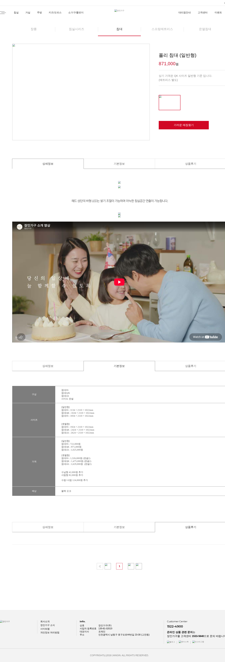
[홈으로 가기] (119, 11)
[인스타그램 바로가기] (198, 642)
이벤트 (218, 12)
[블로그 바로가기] (171, 642)
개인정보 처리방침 (49, 632)
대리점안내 (184, 12)
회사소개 (45, 621)
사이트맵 (45, 628)
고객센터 (203, 12)
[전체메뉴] (3, 13)
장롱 (34, 29)
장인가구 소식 (47, 625)
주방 (39, 12)
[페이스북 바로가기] (184, 642)
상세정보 (47, 163)
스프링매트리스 (162, 29)
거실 (27, 12)
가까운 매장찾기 (184, 125)
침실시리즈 (76, 29)
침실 (16, 12)
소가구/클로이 (76, 12)
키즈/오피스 (55, 12)
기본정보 (119, 163)
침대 (119, 29)
